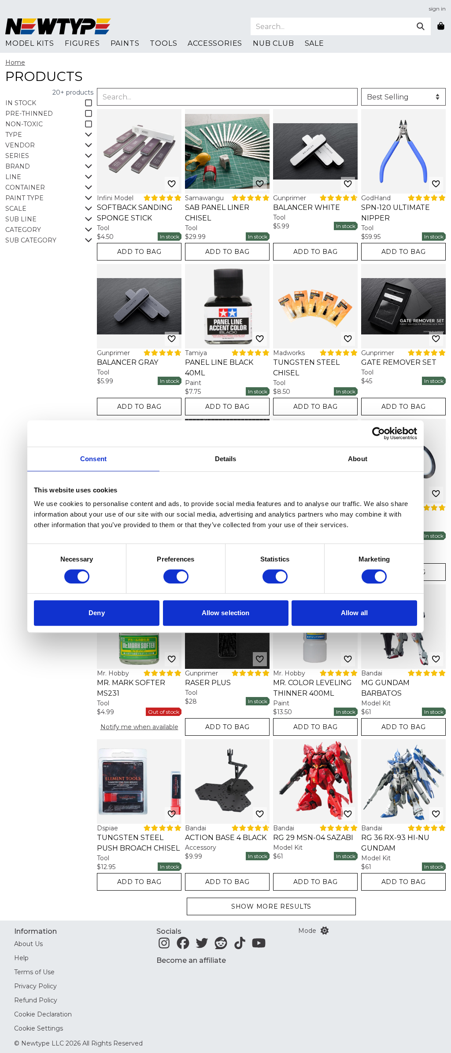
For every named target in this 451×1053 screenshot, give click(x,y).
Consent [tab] (93, 458)
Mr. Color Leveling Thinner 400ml (312, 688)
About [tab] (357, 458)
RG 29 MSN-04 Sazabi (313, 837)
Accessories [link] (215, 43)
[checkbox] (49, 103)
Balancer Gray (127, 362)
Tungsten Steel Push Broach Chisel (138, 842)
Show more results (271, 906)
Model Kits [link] (29, 43)
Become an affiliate (191, 960)
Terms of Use (34, 972)
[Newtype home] (58, 26)
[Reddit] (221, 946)
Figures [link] (82, 43)
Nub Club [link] (273, 43)
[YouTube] (258, 946)
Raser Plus (208, 683)
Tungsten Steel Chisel (306, 367)
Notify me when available (139, 727)
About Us (28, 944)
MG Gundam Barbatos (385, 688)
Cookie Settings (38, 1028)
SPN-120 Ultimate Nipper (395, 212)
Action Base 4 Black (225, 837)
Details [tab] (226, 458)
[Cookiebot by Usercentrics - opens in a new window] (378, 433)
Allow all (354, 612)
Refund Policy (35, 1000)
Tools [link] (163, 43)
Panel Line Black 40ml (219, 367)
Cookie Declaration (43, 1014)
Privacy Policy (35, 986)
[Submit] (420, 26)
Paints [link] (125, 43)
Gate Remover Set (398, 362)
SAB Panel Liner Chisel (217, 212)
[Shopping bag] (441, 26)
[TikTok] (240, 946)
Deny (96, 612)
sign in (437, 8)
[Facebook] (183, 946)
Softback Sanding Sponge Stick (135, 212)
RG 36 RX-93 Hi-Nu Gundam (395, 842)
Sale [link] (314, 43)
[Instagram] (164, 946)
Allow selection (226, 612)
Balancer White (306, 207)
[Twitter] (202, 946)
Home (15, 62)
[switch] (176, 576)
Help (21, 958)
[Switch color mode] (324, 930)
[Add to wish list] (172, 184)
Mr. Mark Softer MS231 (131, 688)
